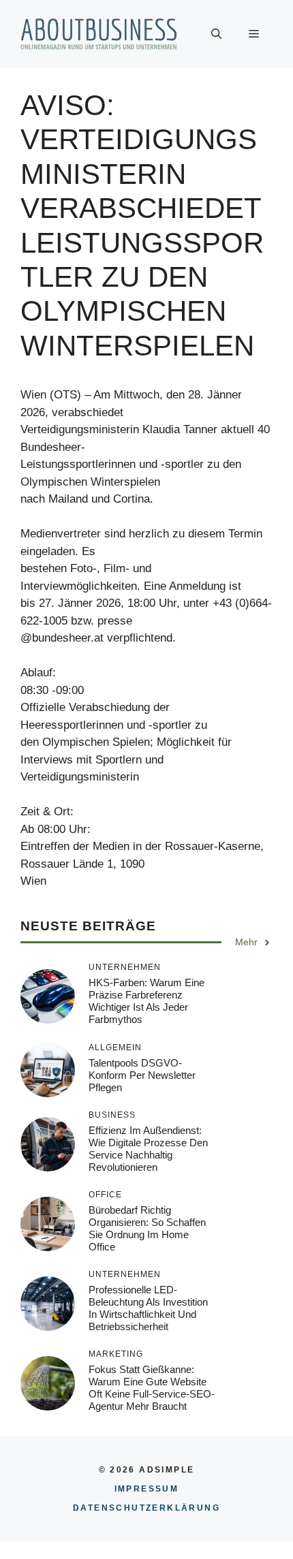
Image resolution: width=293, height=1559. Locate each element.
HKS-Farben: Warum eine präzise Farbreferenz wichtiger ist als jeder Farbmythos (146, 1001)
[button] (216, 34)
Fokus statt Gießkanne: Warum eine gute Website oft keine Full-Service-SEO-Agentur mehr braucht (152, 1388)
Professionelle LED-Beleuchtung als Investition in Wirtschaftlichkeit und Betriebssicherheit (148, 1308)
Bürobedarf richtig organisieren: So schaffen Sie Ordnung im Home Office (147, 1228)
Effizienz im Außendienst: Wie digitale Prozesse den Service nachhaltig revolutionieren (148, 1148)
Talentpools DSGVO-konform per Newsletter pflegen (142, 1075)
